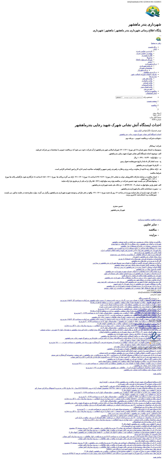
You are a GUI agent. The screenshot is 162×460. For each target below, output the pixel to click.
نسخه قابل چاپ (155, 117)
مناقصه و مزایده (151, 91)
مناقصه (154, 105)
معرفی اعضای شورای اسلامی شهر (144, 74)
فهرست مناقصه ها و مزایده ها (146, 324)
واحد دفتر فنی (147, 79)
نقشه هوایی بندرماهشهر (148, 316)
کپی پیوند (137, 130)
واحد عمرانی (147, 83)
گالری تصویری (147, 55)
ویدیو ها (149, 57)
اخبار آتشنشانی (151, 93)
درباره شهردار (143, 70)
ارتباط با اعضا (152, 300)
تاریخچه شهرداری (146, 66)
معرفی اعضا (152, 302)
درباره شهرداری (151, 64)
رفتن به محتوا (156, 43)
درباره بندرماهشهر (150, 72)
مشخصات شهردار (145, 68)
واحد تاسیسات (147, 85)
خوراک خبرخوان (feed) (144, 60)
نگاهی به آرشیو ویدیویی (148, 328)
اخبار (155, 49)
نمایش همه (157, 374)
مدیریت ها (153, 76)
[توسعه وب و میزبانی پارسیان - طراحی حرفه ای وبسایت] (155, 351)
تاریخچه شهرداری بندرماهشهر (146, 312)
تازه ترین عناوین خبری (144, 51)
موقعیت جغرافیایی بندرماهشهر (145, 314)
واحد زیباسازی (147, 81)
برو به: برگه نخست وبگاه (148, 298)
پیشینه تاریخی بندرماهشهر (147, 310)
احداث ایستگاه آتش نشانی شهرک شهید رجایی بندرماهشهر (140, 134)
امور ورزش (148, 89)
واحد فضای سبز (146, 87)
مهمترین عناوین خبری (144, 53)
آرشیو (150, 62)
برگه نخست (152, 47)
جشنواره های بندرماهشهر (147, 326)
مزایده (158, 220)
